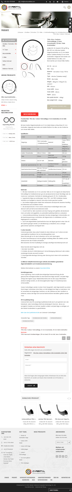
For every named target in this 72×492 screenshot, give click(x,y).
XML (51, 480)
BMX (4, 65)
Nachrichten (25, 480)
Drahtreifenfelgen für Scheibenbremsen (56, 32)
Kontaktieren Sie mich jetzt (58, 106)
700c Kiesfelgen (25, 463)
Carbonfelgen (24, 449)
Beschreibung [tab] (30, 114)
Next (15, 89)
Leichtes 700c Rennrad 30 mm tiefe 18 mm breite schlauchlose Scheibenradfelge (45, 419)
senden (29, 386)
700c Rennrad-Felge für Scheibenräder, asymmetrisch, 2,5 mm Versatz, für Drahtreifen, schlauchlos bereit (62, 419)
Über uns (56, 477)
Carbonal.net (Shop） (41, 487)
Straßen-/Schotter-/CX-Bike (33, 32)
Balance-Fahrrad (8, 69)
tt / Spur (5, 50)
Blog (33, 480)
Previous (2, 89)
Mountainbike (7, 53)
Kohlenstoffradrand (56, 318)
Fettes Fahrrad (7, 61)
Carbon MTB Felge (25, 446)
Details (3, 105)
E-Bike (4, 57)
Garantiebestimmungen (44, 477)
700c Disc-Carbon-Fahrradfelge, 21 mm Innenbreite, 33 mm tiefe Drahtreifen (44, 330)
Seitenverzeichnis (42, 480)
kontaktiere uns (65, 477)
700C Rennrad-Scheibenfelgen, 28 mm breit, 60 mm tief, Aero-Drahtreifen (43, 334)
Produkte (14, 477)
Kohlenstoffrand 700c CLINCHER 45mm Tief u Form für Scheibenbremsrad (29, 419)
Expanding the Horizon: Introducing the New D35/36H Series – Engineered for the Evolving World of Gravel (9, 124)
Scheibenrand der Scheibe (40, 318)
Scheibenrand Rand (28, 321)
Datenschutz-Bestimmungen (27, 477)
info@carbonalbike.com (28, 2)
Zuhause (20, 32)
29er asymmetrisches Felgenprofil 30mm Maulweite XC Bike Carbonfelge (9, 97)
